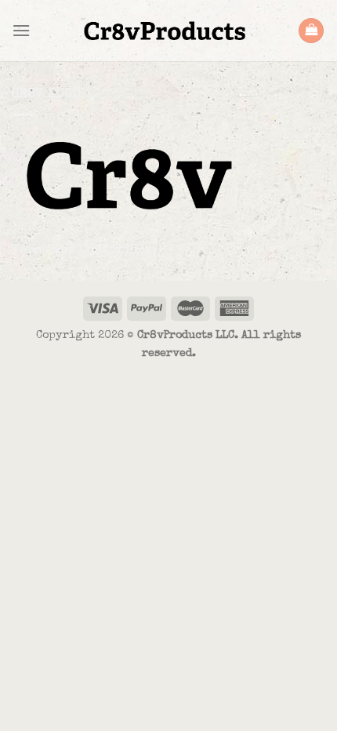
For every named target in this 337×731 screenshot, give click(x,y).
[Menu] (21, 30)
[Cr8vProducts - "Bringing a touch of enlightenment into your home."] (164, 30)
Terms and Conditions (81, 251)
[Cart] (311, 31)
